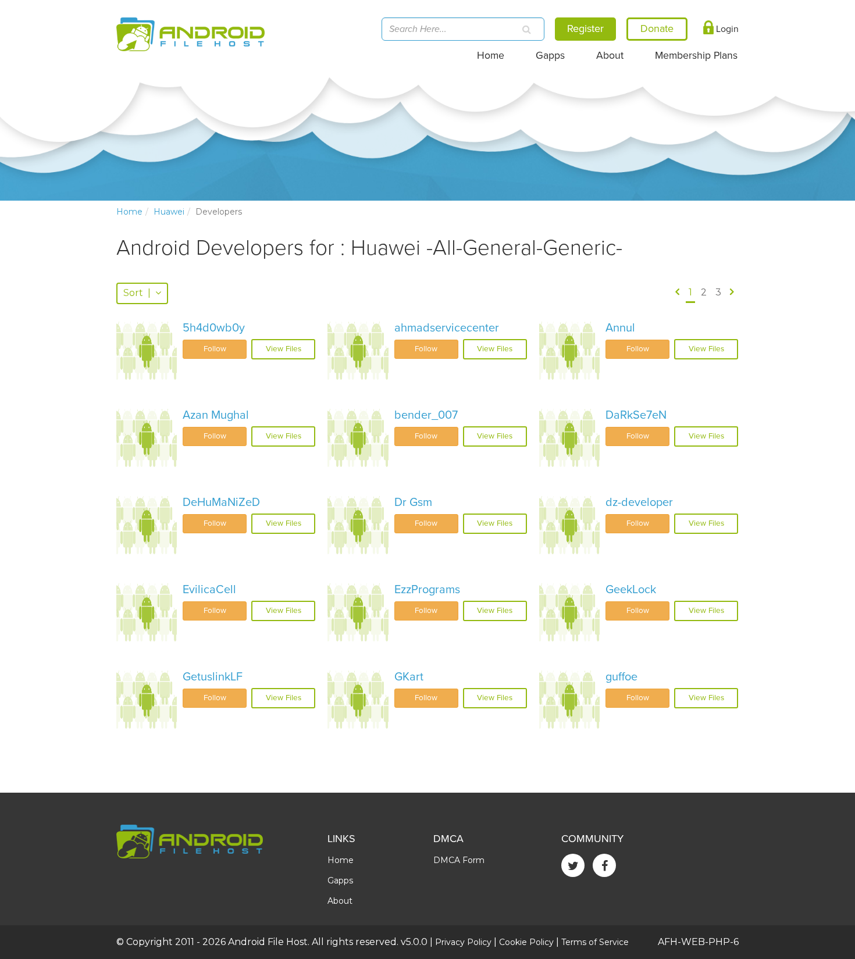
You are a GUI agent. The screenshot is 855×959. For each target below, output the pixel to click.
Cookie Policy (526, 942)
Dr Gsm (413, 502)
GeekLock (630, 590)
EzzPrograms (427, 590)
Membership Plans (696, 55)
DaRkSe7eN (636, 415)
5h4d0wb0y (214, 328)
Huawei (169, 211)
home (129, 211)
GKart (408, 677)
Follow (215, 349)
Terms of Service (595, 942)
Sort (137, 292)
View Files (283, 349)
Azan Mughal (216, 415)
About (610, 55)
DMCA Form (458, 860)
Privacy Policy (463, 942)
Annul (620, 328)
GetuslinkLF (213, 677)
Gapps (550, 55)
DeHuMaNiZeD (221, 502)
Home (490, 55)
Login (726, 29)
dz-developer (639, 502)
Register (585, 28)
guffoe (621, 677)
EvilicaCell (209, 590)
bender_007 (426, 415)
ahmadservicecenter (446, 328)
